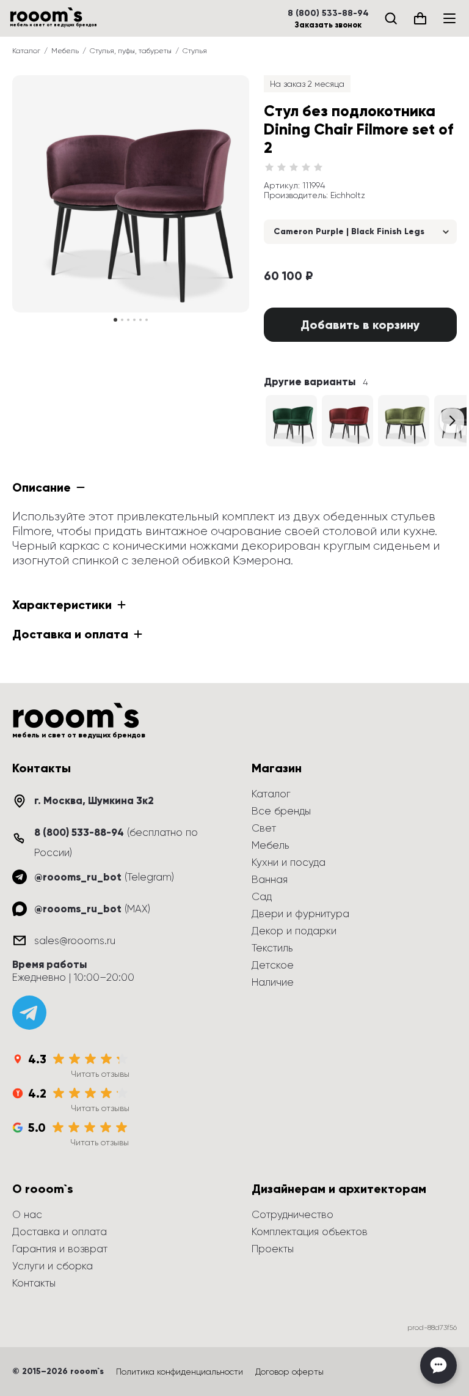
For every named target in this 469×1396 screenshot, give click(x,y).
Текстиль (272, 948)
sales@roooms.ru (74, 940)
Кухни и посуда (288, 862)
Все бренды (281, 811)
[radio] (269, 167)
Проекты (273, 1249)
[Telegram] (29, 1012)
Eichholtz (347, 195)
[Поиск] (391, 18)
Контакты (34, 1283)
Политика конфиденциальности (179, 1371)
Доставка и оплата (59, 1231)
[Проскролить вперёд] (452, 420)
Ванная (270, 879)
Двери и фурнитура (300, 913)
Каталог (26, 50)
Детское (273, 965)
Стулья (195, 50)
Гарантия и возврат (59, 1249)
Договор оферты (289, 1371)
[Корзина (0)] (420, 18)
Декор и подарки (294, 931)
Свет (264, 828)
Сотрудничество (292, 1214)
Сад (262, 896)
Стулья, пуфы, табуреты (131, 50)
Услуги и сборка (52, 1266)
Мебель (65, 50)
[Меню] (449, 18)
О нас (27, 1214)
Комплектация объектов (310, 1231)
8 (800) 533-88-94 (328, 13)
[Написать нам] (438, 1365)
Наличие (273, 982)
